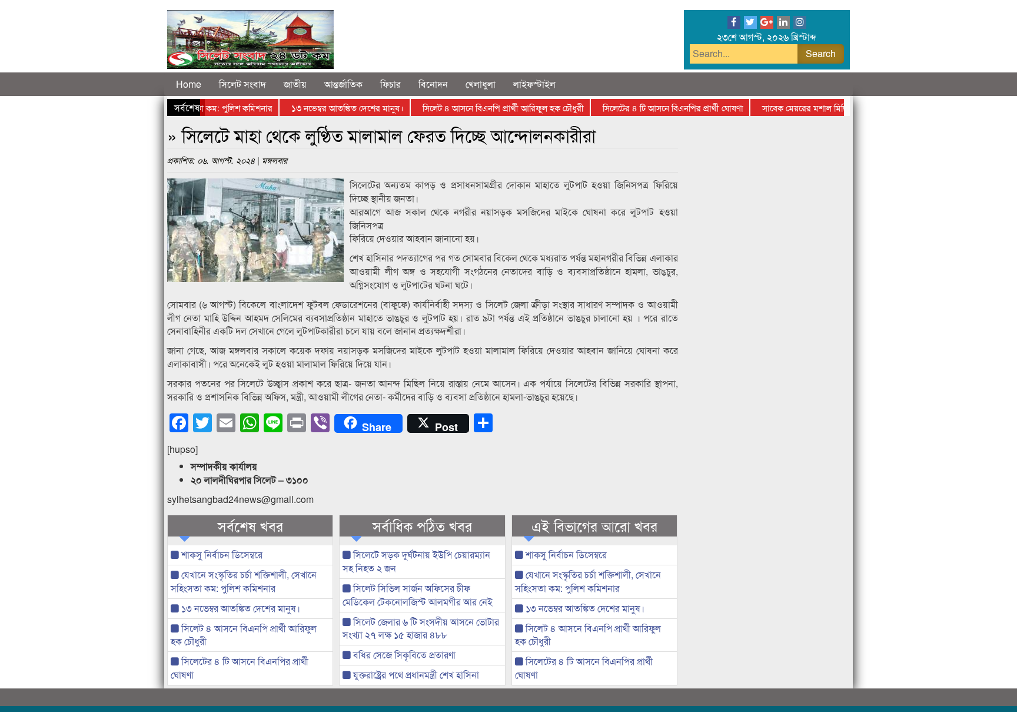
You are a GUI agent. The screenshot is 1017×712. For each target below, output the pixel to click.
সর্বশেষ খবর (250, 526)
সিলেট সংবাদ (242, 84)
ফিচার (390, 84)
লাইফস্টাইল (534, 84)
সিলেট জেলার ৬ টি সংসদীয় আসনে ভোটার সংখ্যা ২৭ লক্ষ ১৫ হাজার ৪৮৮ (421, 628)
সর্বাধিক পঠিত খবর (422, 526)
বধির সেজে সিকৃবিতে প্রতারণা (403, 654)
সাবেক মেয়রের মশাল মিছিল (795, 107)
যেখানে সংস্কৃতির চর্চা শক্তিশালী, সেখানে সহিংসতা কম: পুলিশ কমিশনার (244, 581)
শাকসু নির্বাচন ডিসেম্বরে (220, 554)
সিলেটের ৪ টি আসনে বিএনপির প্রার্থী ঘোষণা (660, 107)
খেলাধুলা (481, 84)
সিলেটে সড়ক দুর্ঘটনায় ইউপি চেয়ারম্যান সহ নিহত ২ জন (416, 561)
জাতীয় (295, 84)
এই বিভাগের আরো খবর (594, 526)
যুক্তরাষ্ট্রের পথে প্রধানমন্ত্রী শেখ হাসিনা (415, 674)
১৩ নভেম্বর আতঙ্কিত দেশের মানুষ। (335, 107)
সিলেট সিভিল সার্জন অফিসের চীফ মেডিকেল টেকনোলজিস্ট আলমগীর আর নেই (418, 594)
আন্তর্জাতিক (343, 84)
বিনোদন (433, 84)
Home (188, 84)
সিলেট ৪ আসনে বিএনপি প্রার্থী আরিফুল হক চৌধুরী (490, 107)
